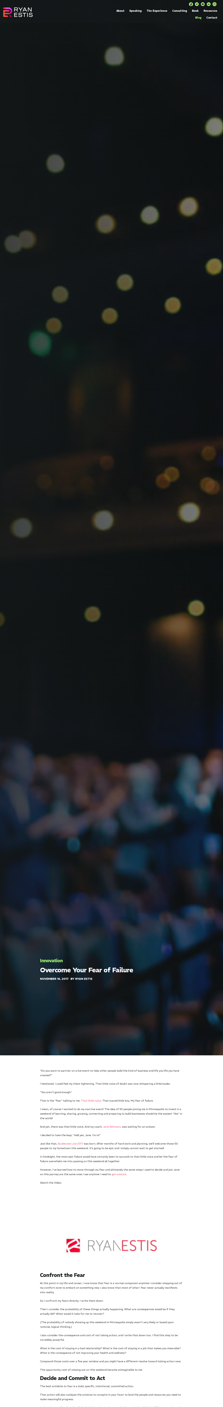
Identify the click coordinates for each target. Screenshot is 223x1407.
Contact (211, 17)
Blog (198, 17)
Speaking (135, 10)
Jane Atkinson (112, 1126)
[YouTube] (203, 4)
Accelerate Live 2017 (71, 1143)
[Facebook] (191, 4)
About (120, 10)
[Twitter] (197, 4)
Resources (210, 10)
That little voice (91, 1100)
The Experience (157, 10)
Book (195, 10)
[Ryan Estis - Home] (18, 12)
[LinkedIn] (209, 4)
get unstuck (119, 1174)
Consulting (179, 10)
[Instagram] (214, 4)
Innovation (51, 961)
